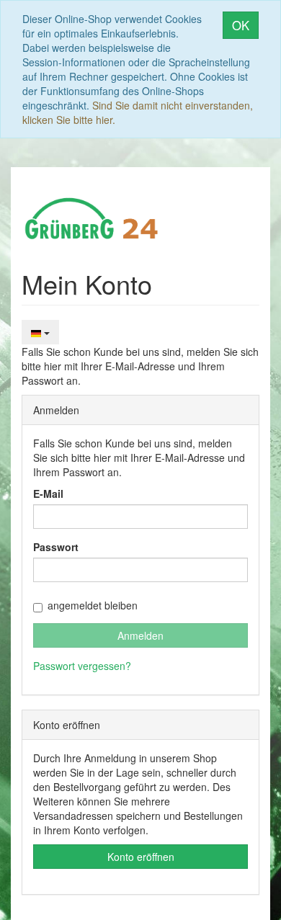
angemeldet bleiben (93, 605)
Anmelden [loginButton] (140, 635)
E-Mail (48, 493)
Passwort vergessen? (82, 665)
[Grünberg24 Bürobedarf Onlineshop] (92, 217)
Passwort (56, 547)
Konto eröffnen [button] (140, 856)
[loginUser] (140, 516)
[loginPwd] (140, 570)
